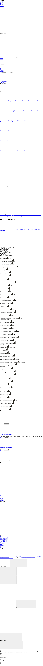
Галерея (1, 2)
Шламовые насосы (31, 216)
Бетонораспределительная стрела (35, 139)
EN (0, 82)
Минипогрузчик (25, 100)
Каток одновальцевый (10, 111)
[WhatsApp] (8, 591)
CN (3, 82)
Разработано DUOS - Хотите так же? (28, 557)
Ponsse (1, 206)
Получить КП (2, 253)
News (1, 546)
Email (1, 658)
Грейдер (25, 110)
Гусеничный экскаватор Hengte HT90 (7, 434)
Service (1, 542)
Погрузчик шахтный (13, 150)
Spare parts (2, 543)
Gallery (1, 544)
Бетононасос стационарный (24, 139)
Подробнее (2, 437)
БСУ (42, 139)
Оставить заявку (3, 640)
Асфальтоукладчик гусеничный (7, 110)
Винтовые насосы (3, 215)
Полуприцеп (2, 130)
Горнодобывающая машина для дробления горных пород (30, 149)
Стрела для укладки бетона (5, 140)
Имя (1, 653)
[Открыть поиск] (8, 571)
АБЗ (1, 110)
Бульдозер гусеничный (4, 100)
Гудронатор (29, 110)
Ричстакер (15, 121)
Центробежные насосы (11, 216)
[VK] (24, 591)
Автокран (6, 120)
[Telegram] (25, 583)
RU (2, 82)
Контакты (2, 6)
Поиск (11, 72)
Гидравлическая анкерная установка (13, 149)
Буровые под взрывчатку (26, 159)
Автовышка (2, 120)
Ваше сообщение (3, 660)
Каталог (1, 1)
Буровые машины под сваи (17, 159)
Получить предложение (4, 665)
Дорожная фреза (34, 110)
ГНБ (32, 159)
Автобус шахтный (3, 149)
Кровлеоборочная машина (5, 150)
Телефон (1, 655)
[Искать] (18, 563)
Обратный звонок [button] (3, 33)
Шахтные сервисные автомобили (30, 150)
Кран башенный (22, 120)
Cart (0, 547)
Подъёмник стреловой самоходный (6, 121)
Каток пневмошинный (18, 111)
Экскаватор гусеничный (35, 229)
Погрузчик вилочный (4, 168)
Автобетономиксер (3, 139)
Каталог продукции (19, 229)
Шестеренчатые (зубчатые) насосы (21, 216)
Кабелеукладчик (19, 100)
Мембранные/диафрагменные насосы (13, 215)
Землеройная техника (27, 229)
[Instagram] (24, 599)
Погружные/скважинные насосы (26, 215)
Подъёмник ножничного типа (37, 120)
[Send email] (8, 607)
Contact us (2, 545)
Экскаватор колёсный (9, 101)
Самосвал (6, 130)
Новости (1, 4)
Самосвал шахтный (20, 150)
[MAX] (8, 599)
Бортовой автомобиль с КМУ (13, 120)
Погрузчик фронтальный (32, 100)
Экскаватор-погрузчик (17, 101)
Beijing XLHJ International (4, 557)
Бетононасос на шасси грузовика (13, 139)
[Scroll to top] (8, 579)
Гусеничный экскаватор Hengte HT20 (7, 447)
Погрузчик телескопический (13, 168)
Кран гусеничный (28, 120)
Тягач (9, 130)
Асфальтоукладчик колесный (18, 110)
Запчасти (1, 3)
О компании (2, 7)
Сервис (1, 5)
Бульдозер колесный (12, 100)
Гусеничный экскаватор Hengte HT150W (7, 420)
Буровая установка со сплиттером (6, 159)
